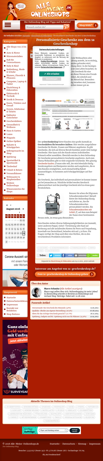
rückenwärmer (29, 417)
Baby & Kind (13, 66)
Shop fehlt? (85, 25)
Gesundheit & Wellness (13, 125)
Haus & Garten (14, 130)
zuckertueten (13, 407)
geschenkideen (53, 251)
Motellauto (48, 410)
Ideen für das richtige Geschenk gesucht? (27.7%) (52, 314)
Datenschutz (68, 444)
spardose (46, 407)
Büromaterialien (15, 56)
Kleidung (90, 417)
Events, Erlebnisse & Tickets (16, 110)
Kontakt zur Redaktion (12, 309)
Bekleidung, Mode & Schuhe (16, 70)
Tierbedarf (12, 166)
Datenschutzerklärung (16, 301)
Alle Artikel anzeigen (71, 288)
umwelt (14, 417)
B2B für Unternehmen (13, 61)
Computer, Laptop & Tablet (16, 82)
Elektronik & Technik (13, 94)
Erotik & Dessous (15, 99)
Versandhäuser (14, 173)
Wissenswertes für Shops (16, 190)
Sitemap (82, 444)
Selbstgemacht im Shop (15, 152)
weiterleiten (83, 255)
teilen (70, 255)
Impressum (12, 304)
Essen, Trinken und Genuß (16, 104)
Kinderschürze (31, 407)
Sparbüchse (45, 417)
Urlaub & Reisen (14, 170)
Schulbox (90, 414)
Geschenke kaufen (46, 163)
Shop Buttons (13, 314)
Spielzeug (11, 157)
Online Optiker (14, 141)
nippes (92, 248)
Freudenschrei (54, 455)
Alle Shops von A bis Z (16, 48)
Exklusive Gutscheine (12, 116)
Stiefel (81, 407)
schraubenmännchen (60, 248)
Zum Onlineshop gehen (63, 274)
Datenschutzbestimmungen (51, 67)
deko (41, 251)
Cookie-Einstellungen (49, 61)
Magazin (11, 137)
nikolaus (72, 410)
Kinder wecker (32, 410)
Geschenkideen (14, 121)
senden (95, 255)
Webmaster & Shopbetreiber (13, 178)
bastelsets (56, 414)
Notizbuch (93, 407)
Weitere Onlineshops (13, 184)
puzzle (61, 410)
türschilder (41, 414)
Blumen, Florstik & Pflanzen (16, 76)
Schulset (16, 410)
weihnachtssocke (73, 417)
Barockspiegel (52, 421)
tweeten (57, 255)
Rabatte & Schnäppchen (13, 146)
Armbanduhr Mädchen (20, 414)
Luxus (9, 134)
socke (71, 407)
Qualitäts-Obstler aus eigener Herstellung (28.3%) (52, 311)
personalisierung (79, 248)
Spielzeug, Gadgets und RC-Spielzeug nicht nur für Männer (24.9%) (59, 317)
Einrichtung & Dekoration (41, 36)
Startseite (26, 36)
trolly (58, 417)
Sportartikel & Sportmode (13, 161)
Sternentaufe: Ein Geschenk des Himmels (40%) (51, 308)
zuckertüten (86, 410)
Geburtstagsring (73, 414)
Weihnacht (59, 407)
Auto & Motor (13, 53)
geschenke (43, 248)
